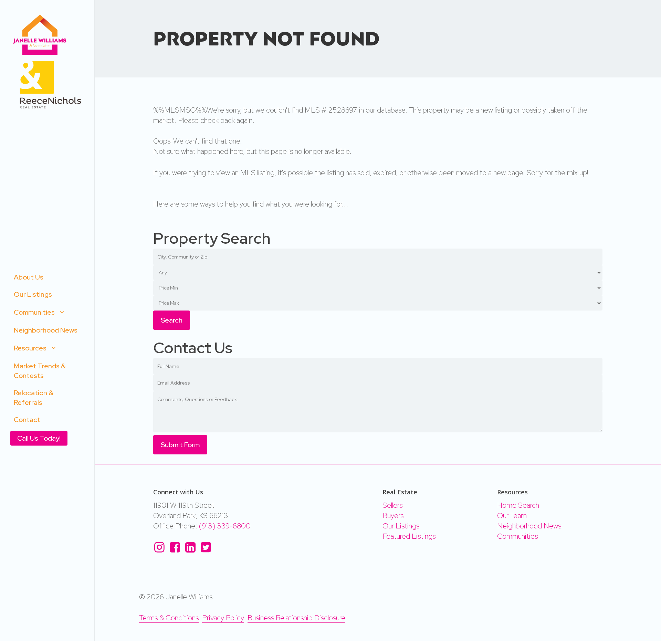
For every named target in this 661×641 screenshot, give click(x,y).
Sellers (392, 505)
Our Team (512, 515)
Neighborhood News (529, 525)
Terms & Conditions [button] (169, 617)
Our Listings (400, 525)
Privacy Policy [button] (223, 617)
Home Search (518, 505)
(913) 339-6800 (225, 525)
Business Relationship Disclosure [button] (296, 617)
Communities (517, 536)
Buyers (392, 515)
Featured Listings (409, 536)
